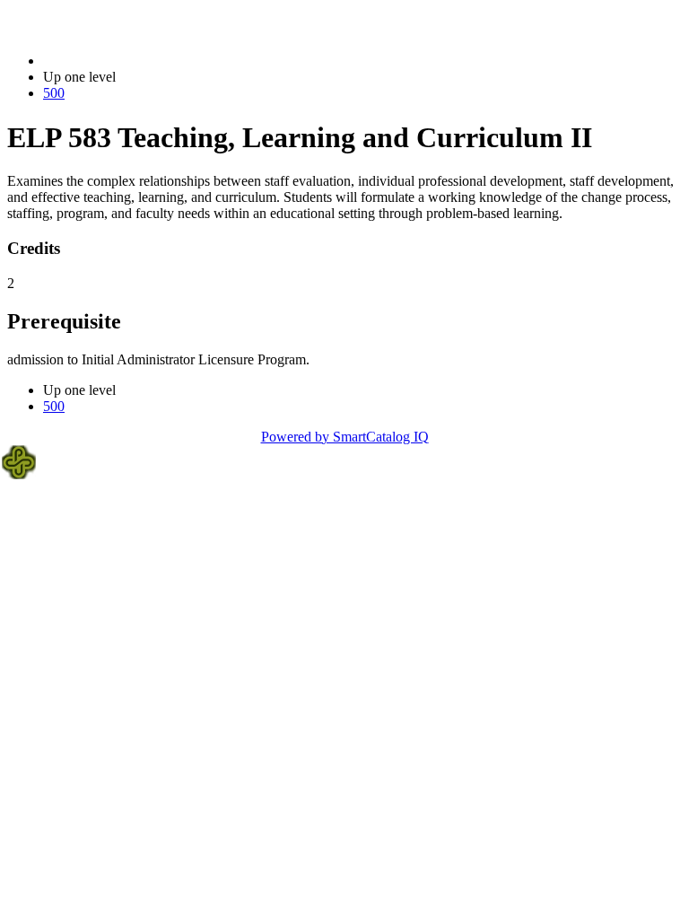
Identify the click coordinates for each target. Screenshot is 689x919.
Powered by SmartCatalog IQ (345, 436)
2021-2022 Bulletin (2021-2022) (135, 60)
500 (54, 93)
